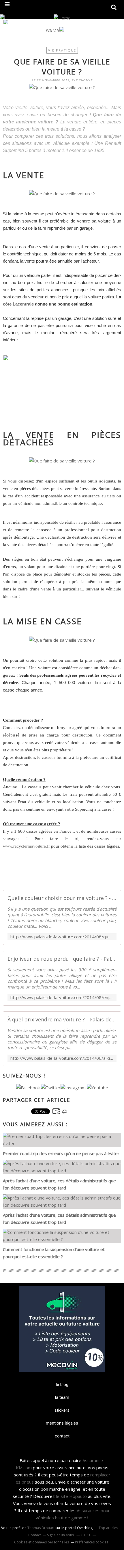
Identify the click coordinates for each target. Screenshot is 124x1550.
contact (62, 1436)
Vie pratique (62, 50)
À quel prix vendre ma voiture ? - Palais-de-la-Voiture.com (62, 1019)
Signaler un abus (61, 1535)
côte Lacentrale (18, 304)
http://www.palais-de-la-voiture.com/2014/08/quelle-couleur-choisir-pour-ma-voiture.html (62, 937)
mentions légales (62, 1423)
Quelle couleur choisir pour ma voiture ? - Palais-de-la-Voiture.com (62, 898)
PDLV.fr (52, 30)
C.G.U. (86, 1535)
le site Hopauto (71, 1496)
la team (62, 1397)
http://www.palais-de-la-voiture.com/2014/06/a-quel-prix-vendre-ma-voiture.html (62, 1058)
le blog (62, 1384)
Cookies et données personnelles (41, 1542)
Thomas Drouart (41, 1527)
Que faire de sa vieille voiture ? (62, 66)
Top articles (108, 1527)
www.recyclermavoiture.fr (26, 846)
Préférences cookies (91, 1542)
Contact (34, 1535)
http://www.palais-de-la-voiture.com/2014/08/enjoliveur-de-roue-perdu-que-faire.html (62, 997)
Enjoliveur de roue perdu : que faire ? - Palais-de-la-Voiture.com (62, 958)
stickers (62, 1410)
